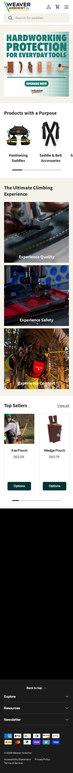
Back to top (35, 688)
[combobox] (36, 18)
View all (63, 406)
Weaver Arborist (22, 752)
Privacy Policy (42, 759)
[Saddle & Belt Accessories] (50, 135)
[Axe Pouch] (19, 429)
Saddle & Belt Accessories (51, 158)
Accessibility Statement (17, 759)
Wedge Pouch (54, 450)
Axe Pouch (19, 450)
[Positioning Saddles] (18, 135)
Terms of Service (13, 762)
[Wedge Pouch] (55, 429)
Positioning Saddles (18, 158)
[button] (57, 6)
